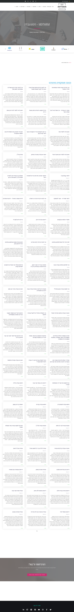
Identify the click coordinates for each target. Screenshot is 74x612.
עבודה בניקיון (66, 555)
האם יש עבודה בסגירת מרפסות (15, 360)
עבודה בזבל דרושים (18, 448)
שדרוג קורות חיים (49, 6)
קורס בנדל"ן (20, 154)
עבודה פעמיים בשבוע (17, 512)
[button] (5, 49)
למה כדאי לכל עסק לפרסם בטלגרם (60, 242)
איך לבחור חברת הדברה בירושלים (38, 198)
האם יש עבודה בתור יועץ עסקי (15, 289)
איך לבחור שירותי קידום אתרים (38, 242)
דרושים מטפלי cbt (64, 512)
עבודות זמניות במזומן (41, 469)
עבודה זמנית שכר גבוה (17, 490)
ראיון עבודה (44, 6)
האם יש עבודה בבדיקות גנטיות (62, 448)
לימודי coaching (65, 175)
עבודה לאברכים (65, 576)
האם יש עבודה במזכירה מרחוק (38, 154)
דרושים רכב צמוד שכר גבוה (39, 383)
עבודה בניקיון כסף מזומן (63, 599)
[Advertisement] (37, 72)
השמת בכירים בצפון (18, 404)
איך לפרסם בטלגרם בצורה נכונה (61, 265)
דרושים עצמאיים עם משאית (16, 469)
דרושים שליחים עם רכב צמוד (62, 533)
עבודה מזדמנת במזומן (40, 599)
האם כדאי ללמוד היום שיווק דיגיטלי (60, 154)
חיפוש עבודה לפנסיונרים (63, 404)
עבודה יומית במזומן (41, 533)
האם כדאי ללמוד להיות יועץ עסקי (15, 110)
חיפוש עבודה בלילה (18, 383)
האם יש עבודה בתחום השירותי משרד (60, 313)
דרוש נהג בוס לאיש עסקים (63, 469)
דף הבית (70, 62)
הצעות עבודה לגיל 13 (41, 425)
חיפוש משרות (34, 6)
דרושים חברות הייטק (41, 219)
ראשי (52, 6)
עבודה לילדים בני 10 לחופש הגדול (38, 448)
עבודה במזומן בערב (18, 599)
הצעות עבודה (28, 6)
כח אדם (40, 6)
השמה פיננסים (23, 6)
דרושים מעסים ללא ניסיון (40, 490)
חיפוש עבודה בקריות (41, 404)
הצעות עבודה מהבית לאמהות (39, 576)
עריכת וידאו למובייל (18, 219)
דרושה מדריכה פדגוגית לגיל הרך (15, 533)
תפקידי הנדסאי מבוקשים (63, 219)
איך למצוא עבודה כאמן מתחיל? (61, 289)
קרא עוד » (68, 104)
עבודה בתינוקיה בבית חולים (39, 555)
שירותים (17, 6)
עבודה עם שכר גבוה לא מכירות (38, 512)
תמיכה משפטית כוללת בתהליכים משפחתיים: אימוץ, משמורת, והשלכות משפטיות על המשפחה (60, 337)
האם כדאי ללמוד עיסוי (64, 132)
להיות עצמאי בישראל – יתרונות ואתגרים (13, 198)
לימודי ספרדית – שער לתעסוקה (61, 198)
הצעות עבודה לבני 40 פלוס (62, 425)
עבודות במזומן (19, 555)
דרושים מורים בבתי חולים (63, 490)
